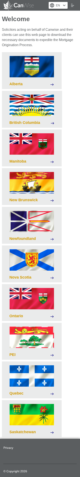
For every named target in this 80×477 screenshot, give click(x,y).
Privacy (8, 447)
